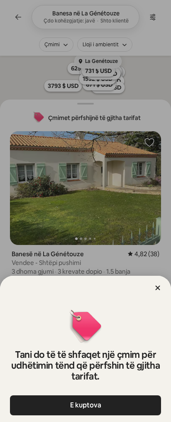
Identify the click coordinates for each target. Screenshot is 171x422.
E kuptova (85, 405)
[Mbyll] (157, 288)
